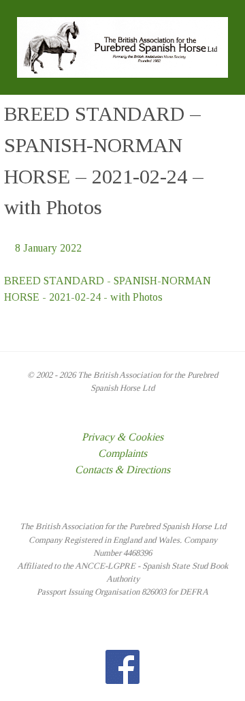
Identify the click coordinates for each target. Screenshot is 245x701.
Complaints (122, 453)
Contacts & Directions (122, 469)
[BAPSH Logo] (122, 46)
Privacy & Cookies (122, 437)
